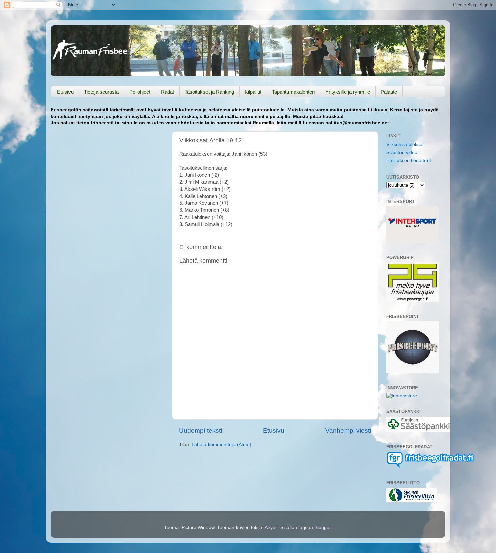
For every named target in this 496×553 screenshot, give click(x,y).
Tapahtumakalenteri (293, 92)
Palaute (389, 92)
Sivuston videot (402, 152)
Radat (167, 92)
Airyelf (271, 527)
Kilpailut (253, 92)
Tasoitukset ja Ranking (209, 92)
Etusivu (65, 92)
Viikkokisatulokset (405, 144)
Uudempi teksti (200, 430)
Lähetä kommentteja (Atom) (221, 444)
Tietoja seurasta (101, 92)
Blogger (322, 527)
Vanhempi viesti (348, 430)
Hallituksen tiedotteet (408, 160)
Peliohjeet (139, 92)
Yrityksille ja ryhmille (347, 92)
